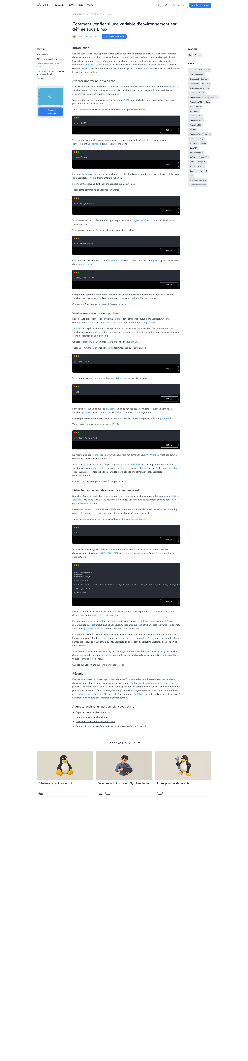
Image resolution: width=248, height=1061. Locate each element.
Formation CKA (196, 116)
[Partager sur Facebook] (195, 55)
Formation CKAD (196, 120)
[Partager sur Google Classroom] (200, 55)
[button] (166, 5)
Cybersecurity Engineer (198, 79)
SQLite (192, 166)
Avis (81, 5)
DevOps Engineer (196, 74)
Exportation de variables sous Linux (94, 712)
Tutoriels (95, 14)
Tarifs (90, 5)
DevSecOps (194, 83)
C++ (191, 175)
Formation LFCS (196, 102)
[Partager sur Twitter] (190, 55)
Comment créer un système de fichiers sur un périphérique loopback (111, 726)
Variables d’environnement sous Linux (95, 721)
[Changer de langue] (166, 5)
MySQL (192, 157)
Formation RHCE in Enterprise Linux (203, 97)
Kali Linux (206, 83)
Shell (208, 102)
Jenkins (192, 139)
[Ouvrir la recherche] (159, 5)
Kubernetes (194, 111)
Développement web (198, 180)
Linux (109, 14)
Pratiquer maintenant (115, 36)
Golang (192, 171)
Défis (71, 5)
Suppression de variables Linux (92, 717)
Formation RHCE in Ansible (200, 134)
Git (191, 106)
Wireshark (194, 143)
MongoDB (201, 162)
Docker (198, 106)
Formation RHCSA (197, 93)
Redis (192, 162)
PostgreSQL (203, 157)
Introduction (42, 54)
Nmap (201, 139)
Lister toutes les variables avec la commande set (50, 72)
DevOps (193, 70)
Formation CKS (195, 125)
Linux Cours (131, 743)
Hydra (203, 143)
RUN (168, 130)
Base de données (196, 152)
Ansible (193, 129)
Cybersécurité (204, 70)
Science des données (198, 185)
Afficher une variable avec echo (50, 59)
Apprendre (60, 5)
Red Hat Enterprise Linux (199, 88)
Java (200, 171)
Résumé (40, 78)
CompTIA (193, 148)
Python (201, 166)
